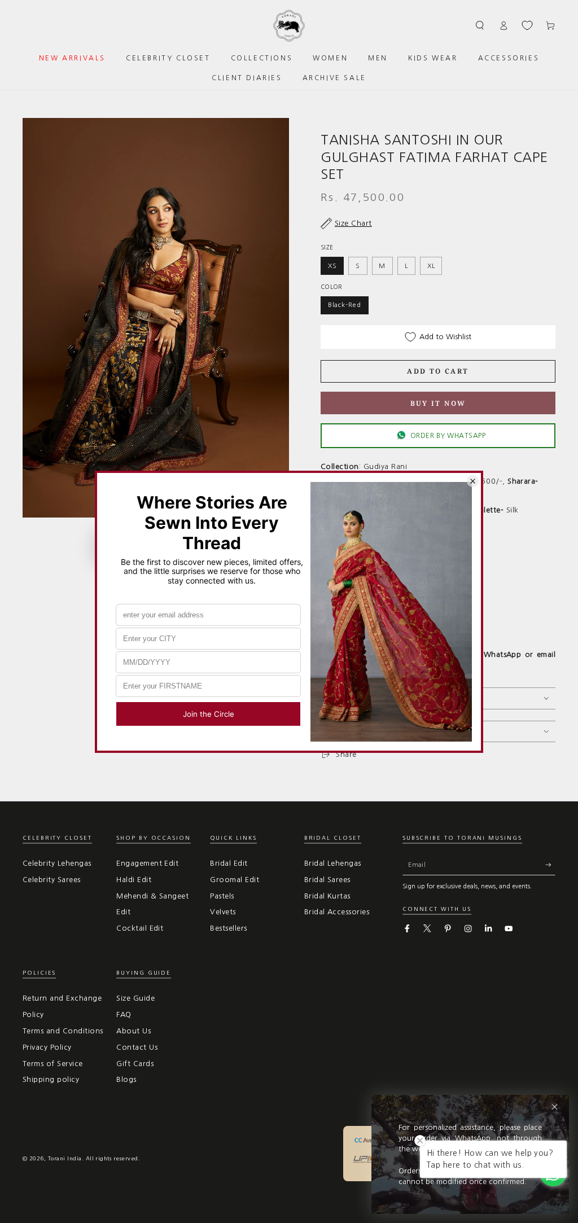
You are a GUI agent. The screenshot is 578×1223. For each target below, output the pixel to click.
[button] (480, 25)
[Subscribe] (550, 865)
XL (431, 265)
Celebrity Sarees (52, 879)
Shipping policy (51, 1079)
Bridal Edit (228, 863)
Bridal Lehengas (332, 863)
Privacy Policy (47, 1047)
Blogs (126, 1079)
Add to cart (437, 371)
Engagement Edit (147, 863)
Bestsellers (228, 928)
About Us (133, 1030)
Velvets (222, 911)
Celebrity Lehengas (57, 863)
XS (332, 265)
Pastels (222, 896)
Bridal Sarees (327, 879)
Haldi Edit (133, 879)
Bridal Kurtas (327, 896)
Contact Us (136, 1047)
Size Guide (135, 998)
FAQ (123, 1014)
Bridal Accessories (337, 911)
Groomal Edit (234, 879)
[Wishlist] (527, 25)
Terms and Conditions (63, 1030)
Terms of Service (53, 1063)
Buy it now (438, 403)
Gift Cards (135, 1063)
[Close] (554, 1107)
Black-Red (344, 304)
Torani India (65, 1158)
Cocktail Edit (139, 928)
